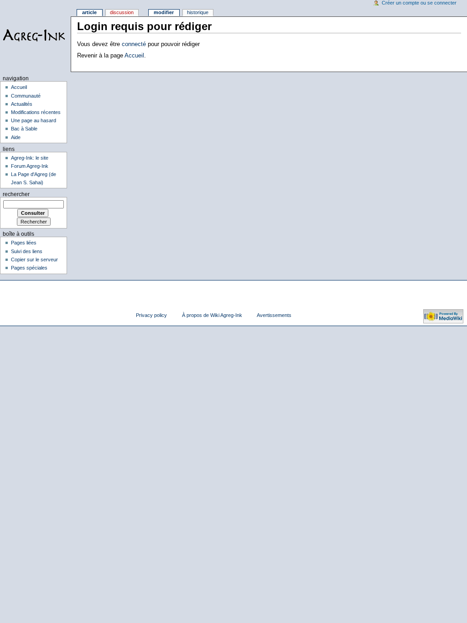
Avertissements (274, 315)
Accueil (134, 55)
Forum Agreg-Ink (29, 166)
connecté (134, 44)
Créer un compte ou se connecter (419, 2)
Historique (197, 12)
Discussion (122, 12)
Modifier (164, 12)
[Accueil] (35, 35)
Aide (16, 137)
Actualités (21, 104)
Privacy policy (151, 315)
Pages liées (23, 242)
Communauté (26, 96)
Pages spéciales (29, 267)
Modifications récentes (36, 112)
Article (89, 12)
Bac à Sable (24, 128)
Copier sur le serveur (34, 259)
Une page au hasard (33, 120)
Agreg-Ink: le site (29, 158)
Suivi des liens (26, 251)
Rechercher (16, 194)
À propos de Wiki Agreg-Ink (212, 315)
